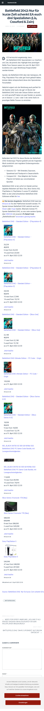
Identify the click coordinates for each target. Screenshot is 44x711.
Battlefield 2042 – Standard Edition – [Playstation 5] (21, 268)
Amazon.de (6, 204)
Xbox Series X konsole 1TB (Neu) (14, 498)
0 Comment (21, 26)
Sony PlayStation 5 (9, 541)
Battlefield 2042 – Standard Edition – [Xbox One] (20, 314)
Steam (4, 209)
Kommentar (7, 648)
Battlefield (32, 26)
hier (18, 196)
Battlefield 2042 (10, 600)
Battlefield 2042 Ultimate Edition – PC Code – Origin (21, 358)
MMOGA (9, 214)
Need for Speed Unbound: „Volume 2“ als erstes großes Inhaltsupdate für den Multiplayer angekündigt (21, 622)
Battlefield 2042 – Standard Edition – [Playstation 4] (21, 221)
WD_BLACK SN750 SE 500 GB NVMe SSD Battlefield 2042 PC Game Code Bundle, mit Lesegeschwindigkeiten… (18, 448)
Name (4, 674)
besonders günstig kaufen (25, 217)
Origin (13, 209)
